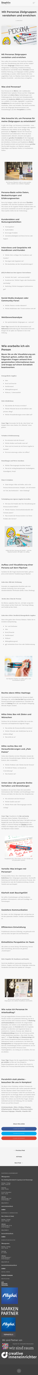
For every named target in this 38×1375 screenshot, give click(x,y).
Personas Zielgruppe (8, 1111)
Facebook (3, 1275)
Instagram (10, 1275)
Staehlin (19, 1111)
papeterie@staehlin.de (7, 1206)
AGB (2, 1282)
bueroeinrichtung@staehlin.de (9, 1265)
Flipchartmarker (7, 1109)
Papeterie (17, 1109)
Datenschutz (4, 1285)
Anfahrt (3, 1209)
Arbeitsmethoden (7, 1107)
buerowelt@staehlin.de (7, 1233)
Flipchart (23, 824)
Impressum (4, 1283)
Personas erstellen (27, 1109)
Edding (21, 1107)
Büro (16, 1107)
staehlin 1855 (27, 1111)
